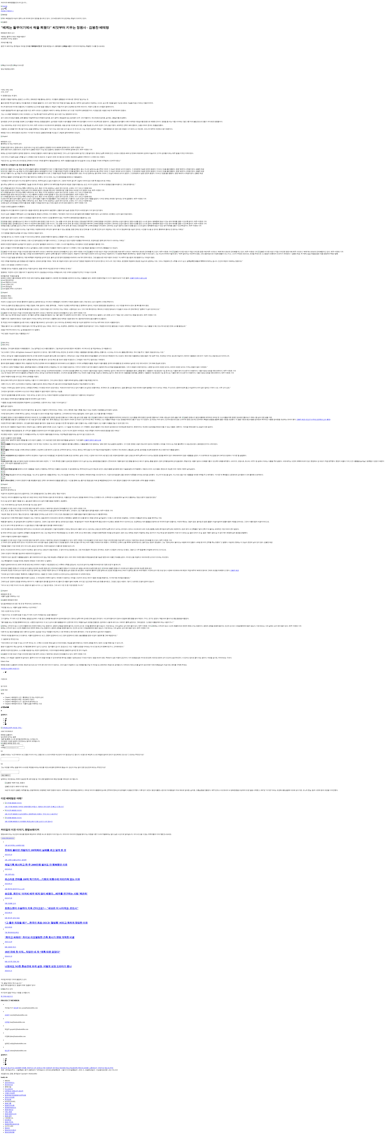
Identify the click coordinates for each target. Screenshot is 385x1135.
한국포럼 (8, 1099)
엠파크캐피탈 (9, 1132)
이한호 (7, 1022)
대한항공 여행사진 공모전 (14, 1091)
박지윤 (16, 1008)
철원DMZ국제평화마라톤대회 (15, 1095)
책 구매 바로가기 (7, 996)
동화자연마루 (9, 1105)
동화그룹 (8, 1103)
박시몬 (7, 1050)
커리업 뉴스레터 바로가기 (10, 668)
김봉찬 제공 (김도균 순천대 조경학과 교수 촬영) (313, 419)
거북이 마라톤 (10, 1093)
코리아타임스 (9, 1082)
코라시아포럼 (9, 1097)
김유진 (7, 1015)
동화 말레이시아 (10, 1114)
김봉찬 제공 (234, 570)
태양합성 (8, 1120)
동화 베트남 (9, 1110)
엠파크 (7, 1128)
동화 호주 (8, 1116)
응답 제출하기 (6, 775)
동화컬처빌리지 (10, 1107)
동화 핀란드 (9, 1122)
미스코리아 (9, 1089)
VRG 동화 (8, 1112)
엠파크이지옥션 (10, 1130)
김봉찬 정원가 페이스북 (138, 278)
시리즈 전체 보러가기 (8, 838)
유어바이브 (9, 1085)
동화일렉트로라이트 (12, 1124)
